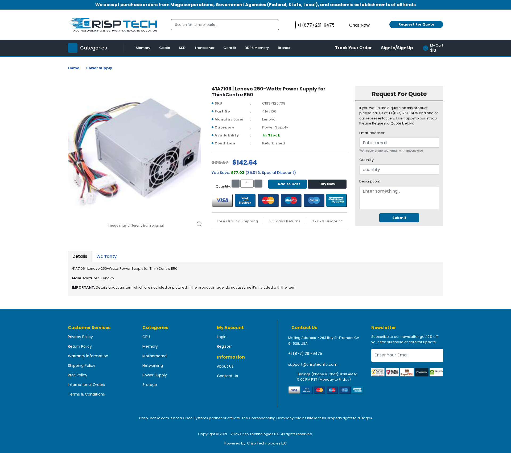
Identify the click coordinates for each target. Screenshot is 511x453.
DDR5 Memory (257, 47)
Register (224, 346)
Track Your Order (353, 48)
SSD (182, 47)
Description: (369, 181)
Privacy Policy (80, 336)
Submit (399, 217)
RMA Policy (77, 375)
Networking (152, 365)
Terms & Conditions (86, 394)
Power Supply (99, 67)
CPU (146, 336)
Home (73, 67)
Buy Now (327, 183)
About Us (225, 366)
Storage (149, 384)
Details (79, 256)
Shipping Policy (81, 365)
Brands (284, 47)
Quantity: (366, 159)
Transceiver (204, 47)
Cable (164, 47)
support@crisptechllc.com (312, 364)
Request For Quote (416, 24)
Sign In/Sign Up (397, 48)
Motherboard (154, 356)
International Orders (86, 384)
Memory (143, 47)
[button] (434, 48)
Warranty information (88, 356)
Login (221, 336)
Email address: (372, 132)
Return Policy (80, 346)
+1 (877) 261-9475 (305, 353)
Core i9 (229, 47)
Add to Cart (289, 183)
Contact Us (227, 376)
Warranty (106, 256)
